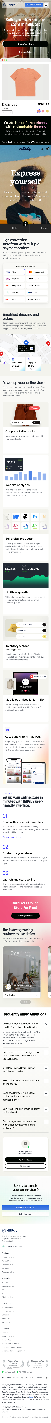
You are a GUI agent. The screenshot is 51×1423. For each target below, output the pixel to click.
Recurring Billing (8, 1272)
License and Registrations (11, 1347)
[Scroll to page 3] (27, 1002)
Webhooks (6, 1318)
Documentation (8, 1311)
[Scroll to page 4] (29, 1002)
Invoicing (5, 1268)
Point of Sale (6, 1261)
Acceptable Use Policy (10, 1343)
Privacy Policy (7, 1340)
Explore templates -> (12, 837)
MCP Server (6, 1322)
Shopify (5, 1282)
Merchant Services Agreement (13, 1351)
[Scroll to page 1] (21, 1002)
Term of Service (8, 1336)
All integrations (7, 1297)
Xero (3, 1290)
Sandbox (5, 1315)
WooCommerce (8, 1286)
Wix (3, 1293)
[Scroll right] (47, 1378)
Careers (5, 1332)
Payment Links (7, 1265)
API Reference (7, 1307)
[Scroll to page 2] (24, 1002)
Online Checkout (8, 1257)
